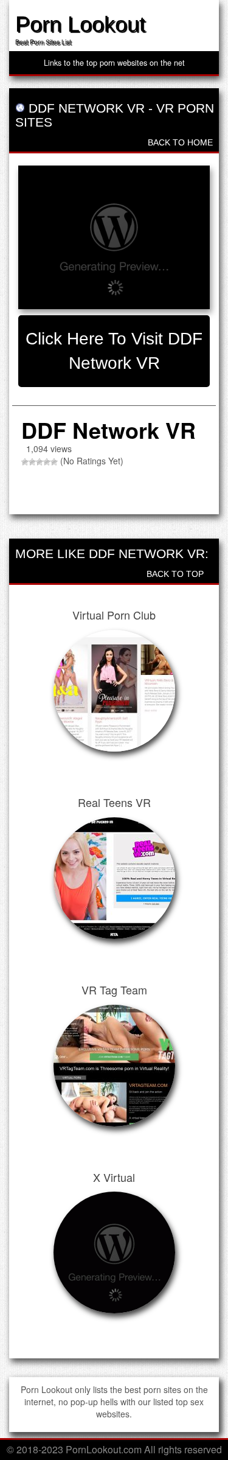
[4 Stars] (46, 462)
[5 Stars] (54, 462)
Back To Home (179, 142)
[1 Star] (25, 462)
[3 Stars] (39, 462)
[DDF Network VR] (114, 237)
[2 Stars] (32, 462)
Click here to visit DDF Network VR (114, 350)
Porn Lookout (80, 24)
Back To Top (176, 574)
